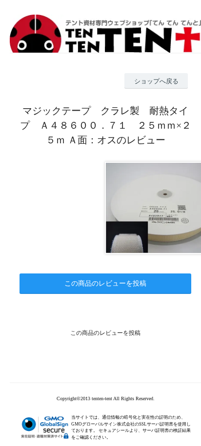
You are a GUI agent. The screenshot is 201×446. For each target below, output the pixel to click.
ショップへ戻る (156, 81)
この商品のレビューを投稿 (105, 283)
